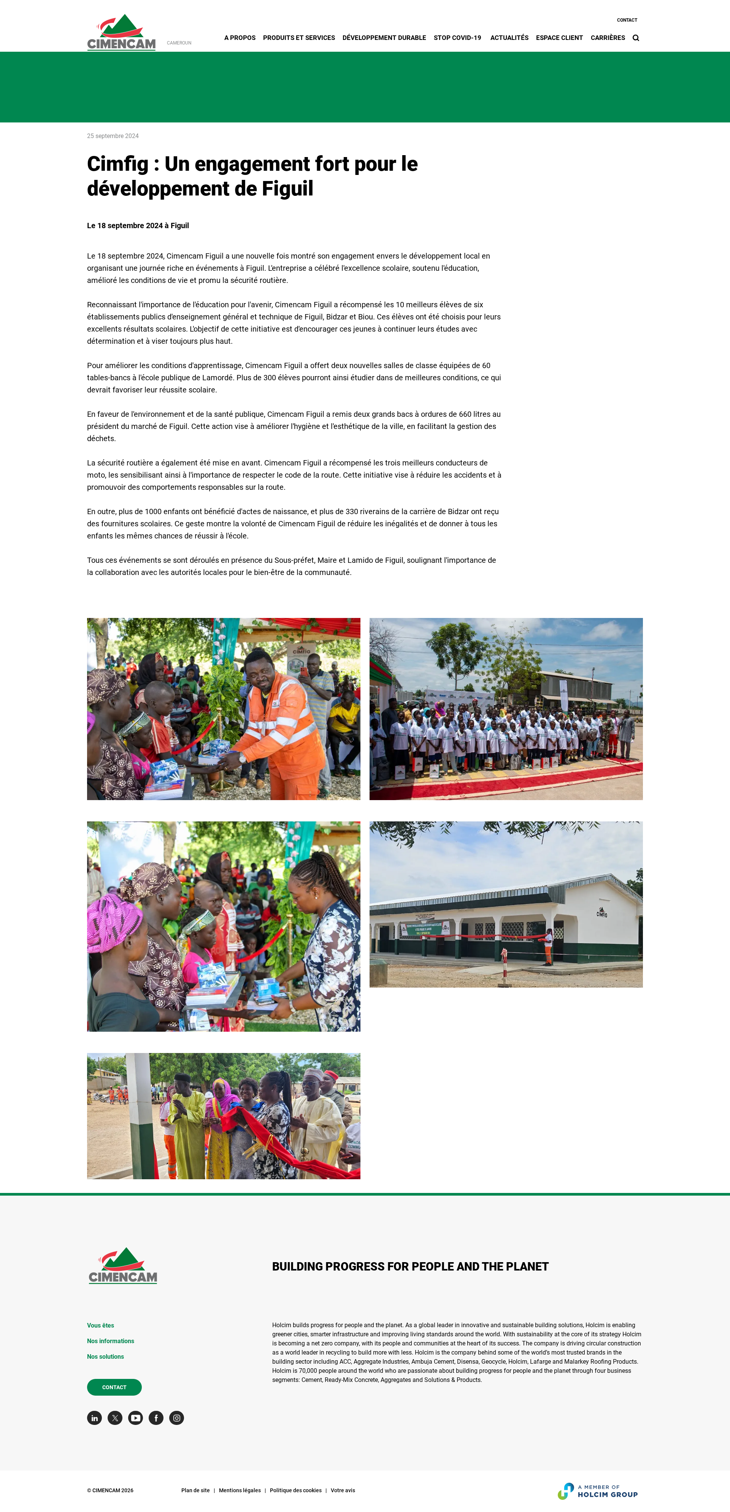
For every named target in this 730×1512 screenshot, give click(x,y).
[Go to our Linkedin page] (96, 1418)
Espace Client (559, 37)
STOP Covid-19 (458, 37)
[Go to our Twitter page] (117, 1418)
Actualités (509, 37)
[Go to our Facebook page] (158, 1418)
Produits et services (299, 37)
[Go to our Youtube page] (137, 1418)
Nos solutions (105, 1356)
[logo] (121, 28)
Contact (627, 20)
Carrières (608, 37)
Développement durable (384, 37)
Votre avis (343, 1490)
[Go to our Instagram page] (178, 1418)
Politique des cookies (296, 1490)
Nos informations (110, 1341)
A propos (240, 37)
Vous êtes (100, 1325)
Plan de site (195, 1490)
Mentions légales (240, 1490)
